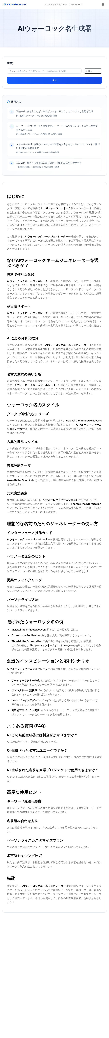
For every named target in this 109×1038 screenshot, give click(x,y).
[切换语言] (103, 4)
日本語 (89, 71)
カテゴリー (75, 4)
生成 (54, 80)
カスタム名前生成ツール (56, 4)
